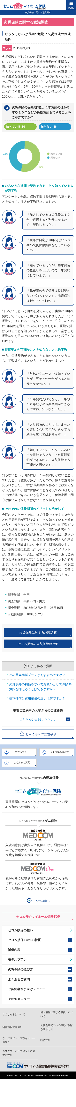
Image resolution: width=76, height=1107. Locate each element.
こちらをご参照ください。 (38, 719)
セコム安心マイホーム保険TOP (38, 916)
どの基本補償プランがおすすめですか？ (37, 675)
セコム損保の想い (20, 930)
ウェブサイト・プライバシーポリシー (18, 1040)
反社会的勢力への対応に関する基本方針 (56, 1027)
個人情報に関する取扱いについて (56, 1014)
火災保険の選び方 (59, 752)
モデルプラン (22, 752)
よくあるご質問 (22, 762)
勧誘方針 (45, 1040)
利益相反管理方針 (12, 1027)
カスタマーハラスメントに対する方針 (18, 1053)
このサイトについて (13, 1014)
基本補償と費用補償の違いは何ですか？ (37, 698)
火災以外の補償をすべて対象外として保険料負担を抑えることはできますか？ (40, 687)
